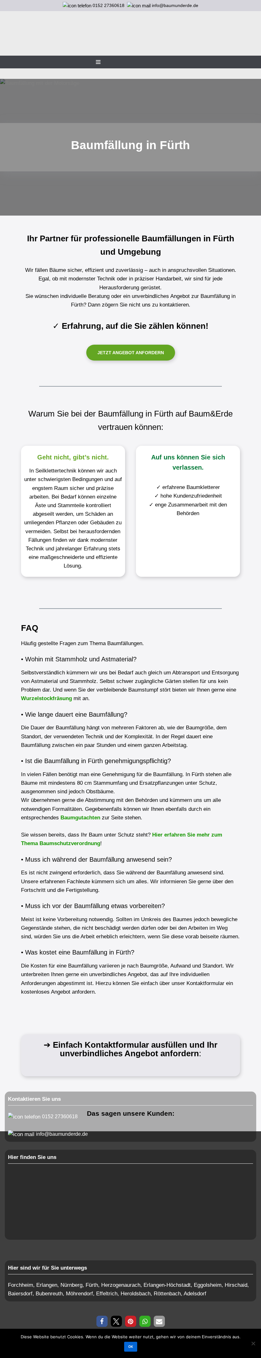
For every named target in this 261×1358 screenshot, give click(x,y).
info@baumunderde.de (174, 5)
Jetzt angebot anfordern (130, 352)
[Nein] (253, 1343)
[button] (102, 1321)
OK (130, 1347)
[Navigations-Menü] (98, 62)
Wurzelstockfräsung (46, 698)
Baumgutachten (80, 818)
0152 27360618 (108, 5)
